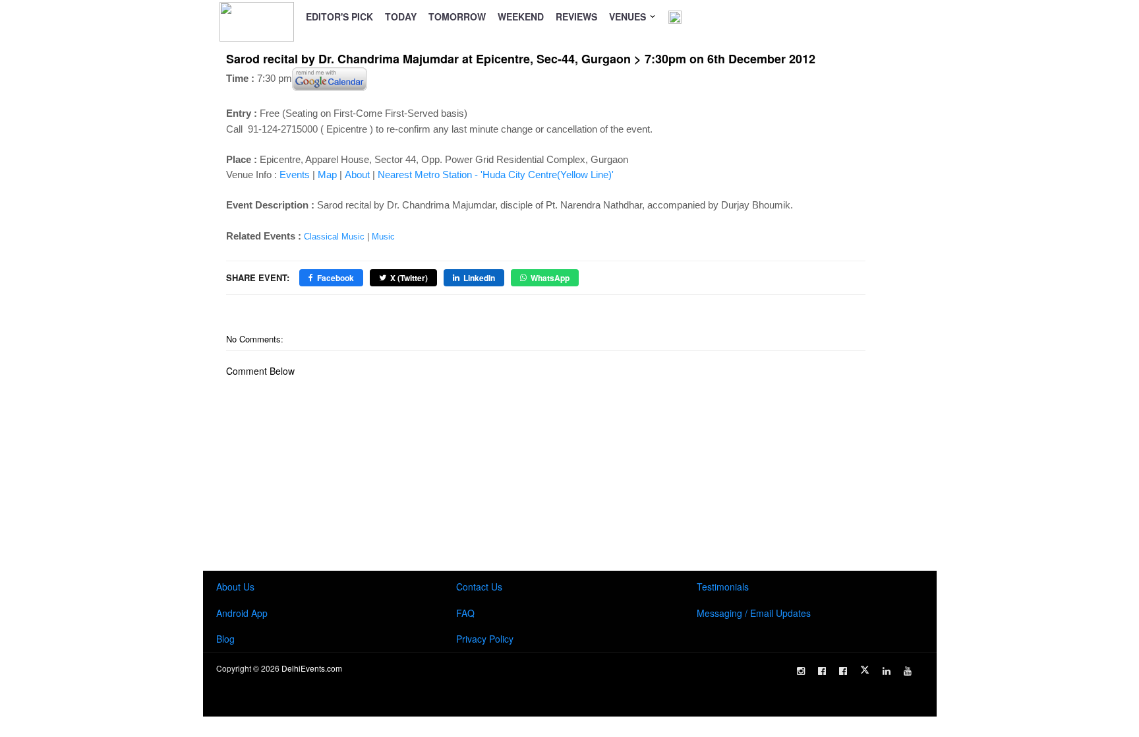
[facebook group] (843, 671)
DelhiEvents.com (311, 668)
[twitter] (864, 669)
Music (383, 236)
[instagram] (801, 671)
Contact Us (479, 586)
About (357, 174)
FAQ (465, 613)
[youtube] (908, 671)
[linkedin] (887, 671)
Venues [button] (629, 16)
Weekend (521, 16)
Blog (225, 638)
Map (327, 174)
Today (401, 16)
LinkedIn (479, 278)
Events (294, 174)
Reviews (576, 16)
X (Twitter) (409, 278)
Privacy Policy (484, 638)
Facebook (335, 278)
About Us (235, 586)
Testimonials (723, 586)
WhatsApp (550, 278)
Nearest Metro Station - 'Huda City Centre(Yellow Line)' (496, 174)
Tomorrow (457, 16)
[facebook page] (822, 671)
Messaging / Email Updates (754, 613)
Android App (242, 613)
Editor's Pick (339, 16)
